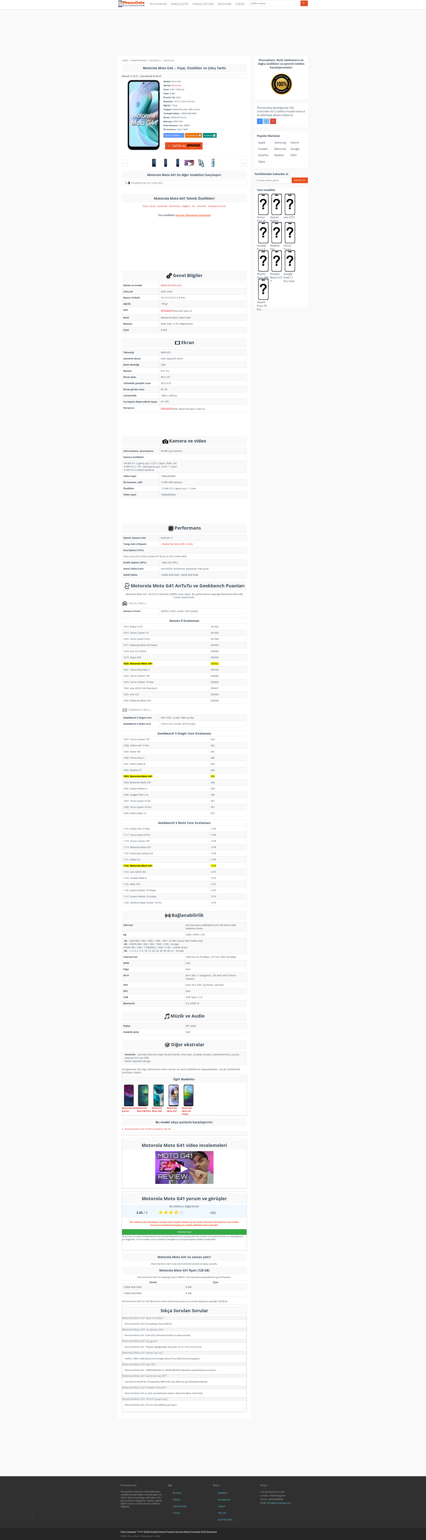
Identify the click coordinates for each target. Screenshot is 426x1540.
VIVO (294, 155)
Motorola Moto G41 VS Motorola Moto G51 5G (148, 1128)
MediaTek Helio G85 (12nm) (177, 544)
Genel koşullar (180, 1506)
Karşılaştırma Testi (217, 206)
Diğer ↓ (241, 4)
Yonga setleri (203, 4)
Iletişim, (177, 1499)
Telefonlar (158, 4)
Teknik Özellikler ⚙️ (173, 135)
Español (154, 1531)
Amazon (167, 310)
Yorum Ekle (184, 1231)
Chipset (221, 1506)
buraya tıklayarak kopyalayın (193, 215)
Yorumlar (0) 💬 (193, 135)
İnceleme (225, 4)
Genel (145, 206)
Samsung (280, 142)
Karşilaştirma (224, 1499)
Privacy (176, 1512)
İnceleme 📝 (210, 135)
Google (295, 149)
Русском (179, 1531)
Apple (261, 142)
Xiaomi (295, 142)
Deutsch (162, 1531)
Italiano (187, 1531)
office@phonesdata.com (279, 1502)
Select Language (128, 1531)
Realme (279, 155)
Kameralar (162, 206)
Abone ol (300, 180)
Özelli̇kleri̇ (222, 1492)
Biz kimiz (177, 1492)
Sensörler (201, 206)
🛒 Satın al (177, 146)
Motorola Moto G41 (171, 285)
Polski (203, 1531)
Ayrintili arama (225, 1519)
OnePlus (263, 155)
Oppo (261, 161)
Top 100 (222, 1512)
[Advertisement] (213, 32)
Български (212, 1531)
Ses (193, 206)
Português (195, 1531)
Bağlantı (186, 206)
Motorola (176, 85)
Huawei (263, 149)
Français (171, 1531)
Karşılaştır (179, 4)
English (147, 1531)
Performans (175, 206)
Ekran (153, 206)
